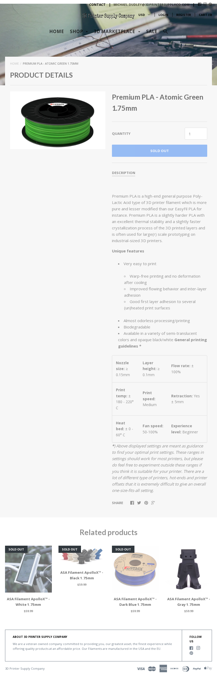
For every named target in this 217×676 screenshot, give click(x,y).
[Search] (165, 34)
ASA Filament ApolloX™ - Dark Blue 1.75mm (135, 602)
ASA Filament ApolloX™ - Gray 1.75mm (188, 602)
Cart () (205, 15)
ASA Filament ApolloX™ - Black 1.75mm (81, 575)
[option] (57, 120)
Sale (151, 31)
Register (183, 15)
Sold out (159, 150)
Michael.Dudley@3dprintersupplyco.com (151, 4)
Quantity (121, 133)
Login (163, 15)
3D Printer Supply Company (25, 668)
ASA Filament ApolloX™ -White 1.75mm (28, 602)
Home (56, 31)
